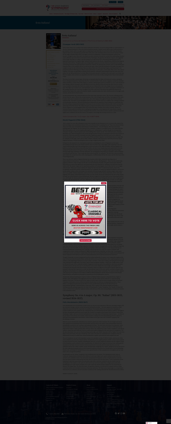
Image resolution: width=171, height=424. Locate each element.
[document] (85, 212)
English (150, 422)
